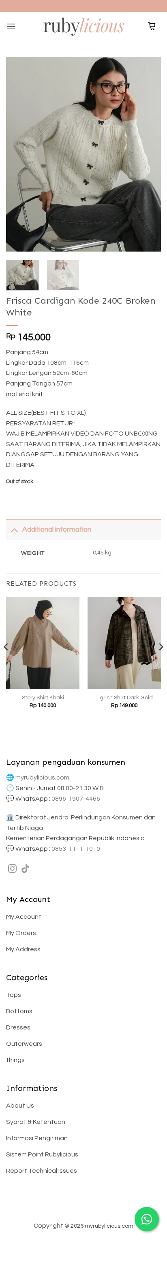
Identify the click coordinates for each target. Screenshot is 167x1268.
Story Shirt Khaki (43, 698)
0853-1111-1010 (75, 848)
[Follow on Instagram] (12, 869)
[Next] (147, 154)
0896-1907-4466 (75, 798)
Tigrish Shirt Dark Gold (124, 698)
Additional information (56, 529)
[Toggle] (14, 529)
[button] (11, 26)
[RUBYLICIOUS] (83, 26)
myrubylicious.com (42, 777)
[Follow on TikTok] (25, 869)
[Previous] (19, 154)
